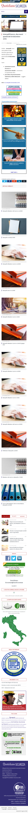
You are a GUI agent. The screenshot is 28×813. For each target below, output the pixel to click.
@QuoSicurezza (17, 582)
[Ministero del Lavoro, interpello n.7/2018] (14, 466)
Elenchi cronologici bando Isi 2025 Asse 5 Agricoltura (18, 531)
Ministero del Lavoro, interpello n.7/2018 (13, 477)
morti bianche (8, 722)
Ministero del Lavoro (21, 44)
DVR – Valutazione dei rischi (8, 687)
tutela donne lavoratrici (22, 727)
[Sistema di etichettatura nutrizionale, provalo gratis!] (14, 90)
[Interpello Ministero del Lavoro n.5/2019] (14, 413)
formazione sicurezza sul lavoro (11, 720)
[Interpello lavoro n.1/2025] (14, 279)
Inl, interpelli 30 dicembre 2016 (12, 82)
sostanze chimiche (13, 727)
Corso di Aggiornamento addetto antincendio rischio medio (14, 119)
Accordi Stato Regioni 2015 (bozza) (10, 682)
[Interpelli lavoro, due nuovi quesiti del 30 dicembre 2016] (14, 26)
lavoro (3, 722)
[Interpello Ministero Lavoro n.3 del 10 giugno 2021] (14, 332)
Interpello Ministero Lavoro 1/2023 (11, 317)
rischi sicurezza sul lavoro (14, 724)
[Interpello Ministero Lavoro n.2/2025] (14, 253)
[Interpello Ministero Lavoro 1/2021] (14, 386)
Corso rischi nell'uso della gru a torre (14, 141)
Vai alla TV (14, 586)
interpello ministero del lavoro (9, 97)
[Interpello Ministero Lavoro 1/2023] (14, 306)
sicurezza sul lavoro (6, 727)
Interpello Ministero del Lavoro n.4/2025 (12, 211)
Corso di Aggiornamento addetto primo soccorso (14, 163)
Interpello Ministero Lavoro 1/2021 (11, 397)
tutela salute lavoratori (6, 728)
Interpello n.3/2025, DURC (9, 237)
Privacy (14, 807)
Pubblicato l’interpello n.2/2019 (10, 450)
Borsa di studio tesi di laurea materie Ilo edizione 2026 (16, 548)
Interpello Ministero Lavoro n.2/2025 (12, 264)
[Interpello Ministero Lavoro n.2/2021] (14, 360)
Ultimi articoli (6, 516)
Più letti (14, 516)
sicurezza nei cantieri (20, 725)
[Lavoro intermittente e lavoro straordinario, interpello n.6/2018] (14, 492)
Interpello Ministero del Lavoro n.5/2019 (12, 424)
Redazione (9, 43)
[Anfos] (14, 754)
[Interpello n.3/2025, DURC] (14, 226)
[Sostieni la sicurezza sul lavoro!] (14, 710)
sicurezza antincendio (11, 725)
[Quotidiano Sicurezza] (14, 6)
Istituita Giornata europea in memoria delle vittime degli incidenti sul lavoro (16, 540)
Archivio (22, 516)
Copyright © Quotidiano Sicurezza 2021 (11, 777)
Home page (4, 807)
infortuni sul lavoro (22, 720)
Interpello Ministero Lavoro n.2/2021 (11, 371)
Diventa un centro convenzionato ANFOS (11, 685)
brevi (12, 717)
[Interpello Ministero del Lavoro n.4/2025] (14, 200)
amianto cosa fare (5, 718)
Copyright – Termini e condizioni (9, 809)
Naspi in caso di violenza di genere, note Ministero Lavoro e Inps (18, 523)
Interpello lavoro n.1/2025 (9, 290)
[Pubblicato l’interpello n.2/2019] (14, 439)
